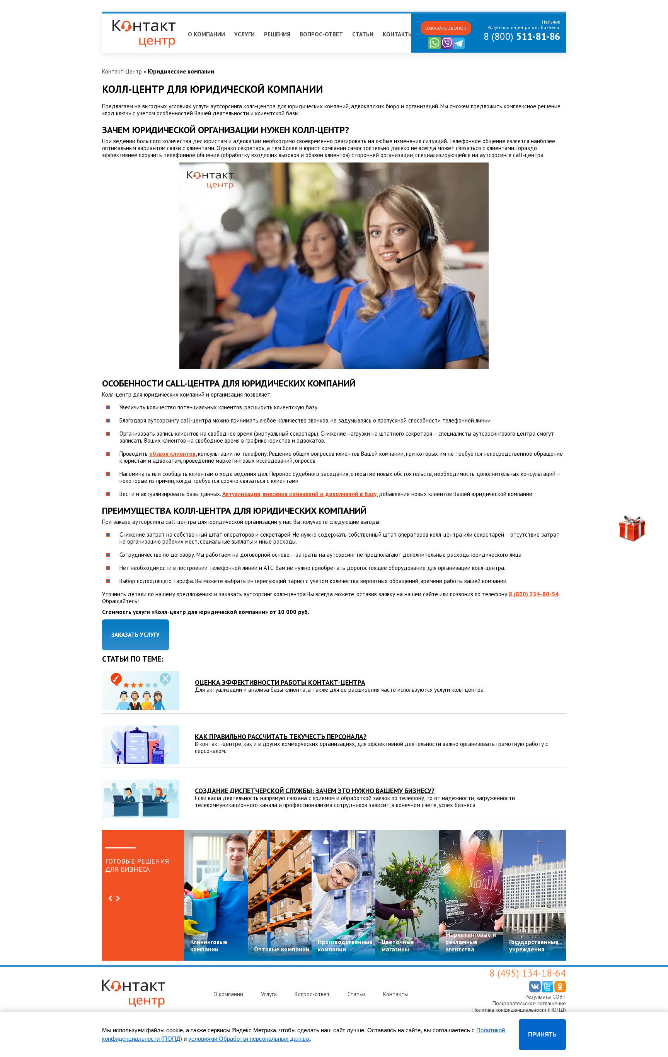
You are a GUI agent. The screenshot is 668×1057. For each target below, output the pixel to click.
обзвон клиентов (172, 453)
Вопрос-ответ (321, 34)
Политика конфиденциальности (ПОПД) (519, 1009)
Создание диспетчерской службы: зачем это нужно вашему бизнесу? (315, 790)
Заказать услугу (135, 634)
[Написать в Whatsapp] (434, 47)
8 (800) (522, 36)
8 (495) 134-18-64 (527, 973)
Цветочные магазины (398, 945)
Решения (277, 34)
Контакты (398, 34)
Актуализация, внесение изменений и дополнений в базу (299, 494)
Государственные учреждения (534, 945)
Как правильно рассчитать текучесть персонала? (280, 736)
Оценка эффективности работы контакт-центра (280, 682)
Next (118, 898)
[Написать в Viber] (447, 47)
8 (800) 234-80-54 (534, 594)
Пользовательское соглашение (529, 1003)
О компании (206, 34)
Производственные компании (345, 945)
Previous (110, 898)
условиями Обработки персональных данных (249, 1038)
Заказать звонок (446, 28)
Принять (542, 1034)
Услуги (244, 34)
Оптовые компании (281, 949)
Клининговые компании (208, 945)
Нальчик (116, 17)
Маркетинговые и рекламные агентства (470, 941)
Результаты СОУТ (545, 996)
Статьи (362, 34)
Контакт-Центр (122, 71)
